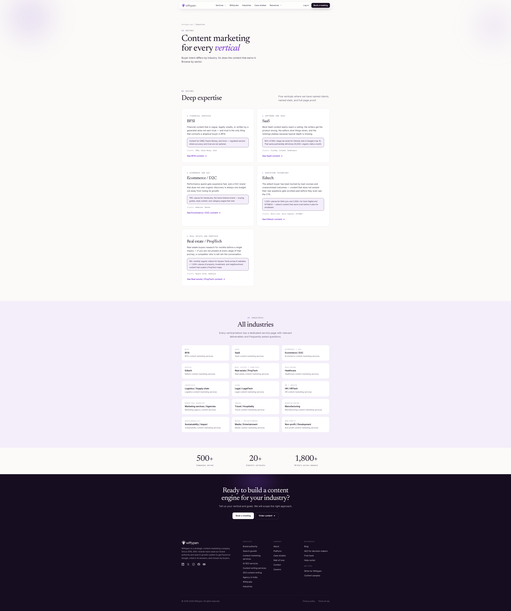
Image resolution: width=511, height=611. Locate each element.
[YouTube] (204, 564)
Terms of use (323, 601)
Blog (306, 546)
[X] (188, 564)
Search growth (250, 551)
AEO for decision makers (316, 551)
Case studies (260, 5)
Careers (277, 569)
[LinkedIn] (183, 564)
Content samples (312, 575)
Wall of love (279, 560)
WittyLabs (234, 5)
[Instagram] (193, 564)
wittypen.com (187, 24)
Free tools (309, 555)
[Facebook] (198, 564)
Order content (267, 515)
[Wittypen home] (188, 5)
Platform (277, 551)
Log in (306, 5)
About (276, 546)
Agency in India (250, 577)
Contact (277, 564)
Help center (309, 560)
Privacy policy (309, 601)
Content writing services (254, 568)
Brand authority (250, 546)
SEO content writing (252, 572)
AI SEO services (250, 563)
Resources (274, 5)
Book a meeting (321, 5)
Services (219, 5)
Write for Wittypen (313, 571)
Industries (246, 5)
